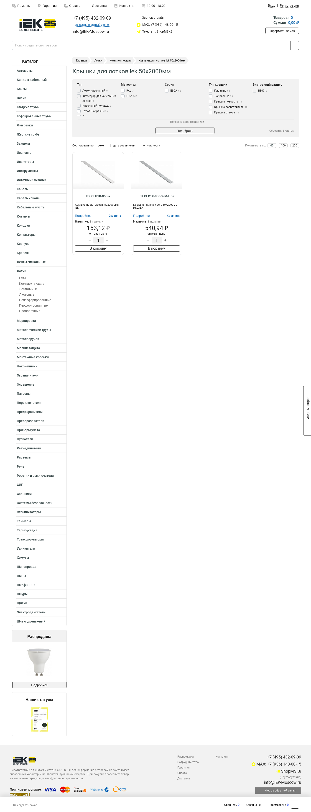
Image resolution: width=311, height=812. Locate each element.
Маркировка (26, 321)
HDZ (131, 96)
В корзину (98, 248)
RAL (130, 90)
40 (271, 145)
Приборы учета (28, 430)
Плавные (222, 90)
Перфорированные (33, 305)
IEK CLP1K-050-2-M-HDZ (156, 196)
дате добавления (124, 145)
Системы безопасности (34, 503)
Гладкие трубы (28, 107)
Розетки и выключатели (35, 475)
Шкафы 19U (26, 585)
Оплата (74, 6)
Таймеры (24, 521)
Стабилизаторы (29, 512)
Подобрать (185, 131)
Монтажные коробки (33, 357)
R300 (262, 90)
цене (101, 145)
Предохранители (30, 412)
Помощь (23, 6)
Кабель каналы (28, 198)
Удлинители (26, 548)
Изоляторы (25, 162)
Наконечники (27, 366)
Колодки (23, 225)
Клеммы (23, 216)
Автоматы (25, 70)
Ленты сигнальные (31, 262)
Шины (21, 576)
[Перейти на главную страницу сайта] (37, 25)
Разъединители (29, 448)
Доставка (99, 6)
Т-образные (223, 96)
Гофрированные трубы (34, 116)
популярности (151, 145)
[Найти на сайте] (295, 45)
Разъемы (24, 457)
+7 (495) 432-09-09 (91, 18)
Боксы (22, 89)
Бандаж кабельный (32, 80)
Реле (20, 466)
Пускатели (25, 439)
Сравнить (230, 805)
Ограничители (27, 375)
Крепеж (23, 253)
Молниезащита (28, 348)
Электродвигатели (31, 612)
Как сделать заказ (25, 805)
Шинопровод (26, 567)
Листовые (26, 294)
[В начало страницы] (295, 805)
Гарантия (50, 6)
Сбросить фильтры (281, 130)
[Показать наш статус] (39, 719)
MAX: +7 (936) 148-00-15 (160, 24)
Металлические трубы (34, 330)
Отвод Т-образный (95, 111)
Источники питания (31, 180)
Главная (81, 60)
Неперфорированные (35, 300)
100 (283, 145)
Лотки (21, 271)
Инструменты (27, 171)
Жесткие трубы (28, 134)
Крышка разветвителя (230, 107)
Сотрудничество (188, 762)
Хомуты (23, 557)
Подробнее (39, 685)
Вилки (21, 98)
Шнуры (22, 594)
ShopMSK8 (290, 771)
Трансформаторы (30, 539)
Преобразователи (30, 421)
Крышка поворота (228, 101)
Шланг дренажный (31, 621)
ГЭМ (22, 278)
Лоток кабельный (95, 90)
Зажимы (23, 143)
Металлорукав (28, 339)
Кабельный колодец (96, 105)
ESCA (175, 90)
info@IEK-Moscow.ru (282, 782)
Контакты (126, 6)
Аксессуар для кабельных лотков (99, 98)
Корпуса (23, 244)
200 (294, 145)
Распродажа (185, 756)
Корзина (251, 805)
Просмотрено (277, 805)
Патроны (24, 393)
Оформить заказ (282, 31)
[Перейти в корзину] (268, 20)
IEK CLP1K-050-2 (98, 196)
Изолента (24, 152)
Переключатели (29, 403)
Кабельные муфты (31, 207)
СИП (20, 485)
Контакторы (26, 234)
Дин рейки (25, 125)
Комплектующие (31, 283)
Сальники (24, 494)
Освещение (25, 384)
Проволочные (29, 311)
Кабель (22, 189)
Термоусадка (27, 530)
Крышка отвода (226, 112)
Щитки (22, 603)
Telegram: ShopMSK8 (157, 31)
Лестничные (28, 289)
